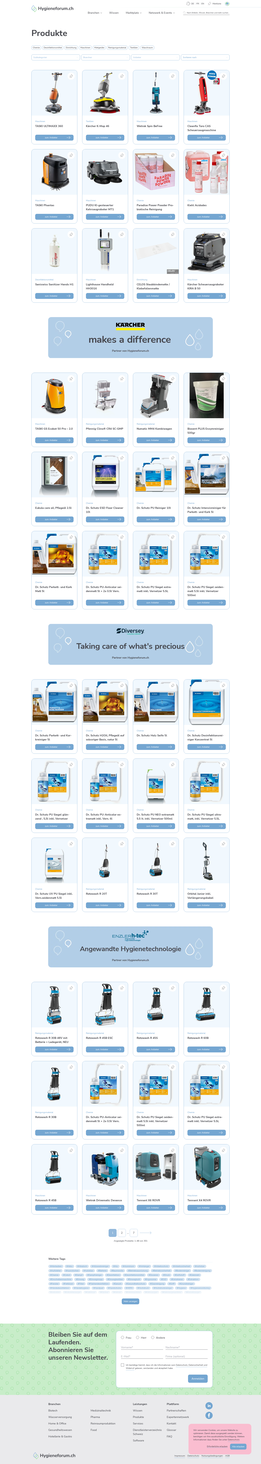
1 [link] (112, 1233)
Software (138, 1440)
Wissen (137, 1410)
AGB (227, 1455)
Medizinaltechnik (101, 1410)
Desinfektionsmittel (44, 279)
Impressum (179, 1455)
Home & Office (57, 1423)
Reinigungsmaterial (95, 424)
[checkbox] (36, 48)
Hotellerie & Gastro (60, 1436)
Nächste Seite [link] (145, 1232)
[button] (101, 13)
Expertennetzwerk (178, 1417)
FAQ (169, 1436)
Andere (160, 1338)
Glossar (171, 1430)
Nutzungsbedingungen (212, 1455)
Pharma (95, 1417)
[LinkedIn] (209, 1405)
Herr (143, 1338)
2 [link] (122, 1233)
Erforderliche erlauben (217, 1446)
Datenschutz (193, 1455)
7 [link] (134, 1233)
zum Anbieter (51, 137)
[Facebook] (209, 1415)
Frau (128, 1338)
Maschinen (40, 121)
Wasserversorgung (60, 1417)
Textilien (90, 121)
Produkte (138, 1417)
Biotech (52, 1410)
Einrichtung (142, 279)
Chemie (140, 200)
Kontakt (171, 1423)
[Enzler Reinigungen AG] (54, 1455)
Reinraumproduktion (103, 1423)
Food (94, 1430)
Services (138, 1423)
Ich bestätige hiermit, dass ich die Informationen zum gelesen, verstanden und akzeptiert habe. (166, 1367)
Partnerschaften (176, 1410)
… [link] (128, 1233)
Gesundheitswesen (60, 1430)
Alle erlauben (238, 1446)
